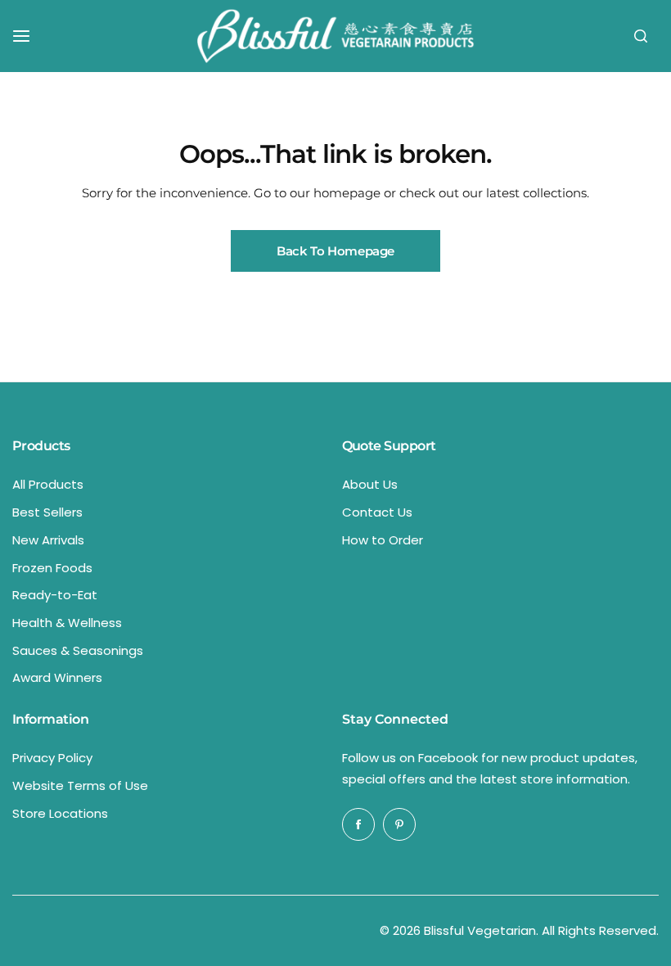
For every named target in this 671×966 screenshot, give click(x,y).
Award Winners (57, 677)
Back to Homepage (335, 251)
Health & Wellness (67, 622)
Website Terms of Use (80, 785)
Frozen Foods (52, 567)
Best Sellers (47, 512)
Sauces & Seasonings (77, 650)
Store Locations (60, 813)
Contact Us (377, 512)
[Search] (641, 36)
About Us (370, 484)
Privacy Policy (52, 757)
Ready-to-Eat (54, 594)
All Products (47, 484)
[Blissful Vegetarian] (335, 36)
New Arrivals (48, 539)
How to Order (382, 539)
